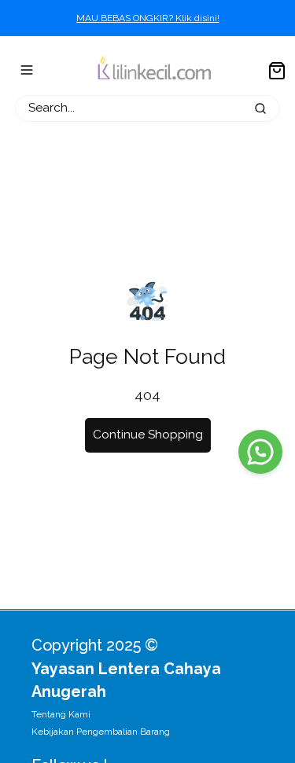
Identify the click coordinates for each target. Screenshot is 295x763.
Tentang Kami (60, 714)
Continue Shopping (148, 434)
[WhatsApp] (260, 452)
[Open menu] (26, 70)
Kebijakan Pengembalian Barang (100, 731)
